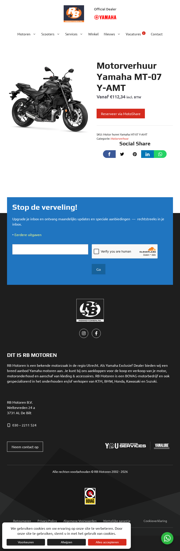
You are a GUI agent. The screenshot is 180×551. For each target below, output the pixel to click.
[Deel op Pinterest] (134, 154)
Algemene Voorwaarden (80, 521)
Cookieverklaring (155, 521)
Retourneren (22, 521)
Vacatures (135, 33)
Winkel (93, 34)
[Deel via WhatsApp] (160, 154)
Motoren (24, 34)
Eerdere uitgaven (27, 234)
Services (71, 34)
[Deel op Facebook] (109, 154)
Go (98, 269)
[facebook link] (96, 333)
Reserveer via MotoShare (120, 113)
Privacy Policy (47, 521)
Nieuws (109, 34)
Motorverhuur (120, 138)
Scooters (47, 34)
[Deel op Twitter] (122, 154)
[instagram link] (83, 333)
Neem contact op (25, 446)
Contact (157, 34)
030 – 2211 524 (24, 425)
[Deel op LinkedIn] (147, 154)
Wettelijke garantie (116, 521)
